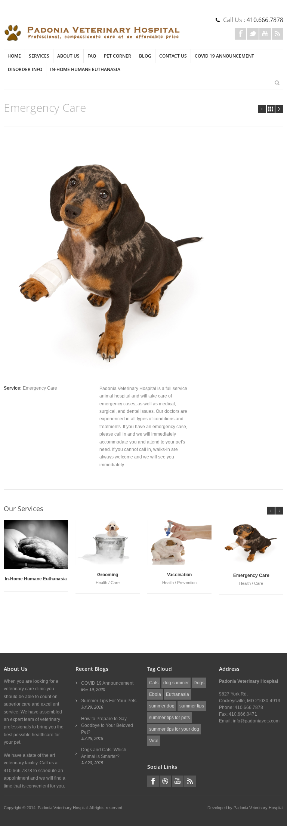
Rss (277, 34)
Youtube (265, 34)
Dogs (199, 682)
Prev (262, 109)
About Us (68, 56)
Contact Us (173, 56)
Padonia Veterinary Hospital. (63, 807)
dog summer (176, 682)
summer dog (162, 706)
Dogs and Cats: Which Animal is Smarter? (103, 753)
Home (14, 56)
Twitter (253, 34)
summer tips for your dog (174, 729)
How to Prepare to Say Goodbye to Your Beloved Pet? (107, 725)
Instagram (165, 781)
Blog (145, 56)
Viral (153, 740)
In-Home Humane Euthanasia (85, 69)
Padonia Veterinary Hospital (258, 807)
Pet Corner (117, 56)
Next (279, 109)
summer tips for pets (169, 717)
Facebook (240, 34)
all (271, 109)
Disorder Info (25, 69)
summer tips (191, 706)
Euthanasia (177, 694)
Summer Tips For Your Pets (108, 700)
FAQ (91, 56)
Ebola (155, 694)
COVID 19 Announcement (224, 56)
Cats (153, 682)
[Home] (92, 33)
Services (39, 56)
